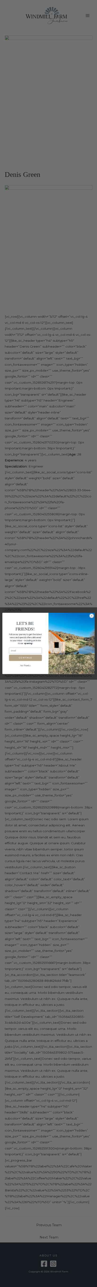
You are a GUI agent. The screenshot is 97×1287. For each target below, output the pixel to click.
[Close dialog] (91, 616)
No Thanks (25, 665)
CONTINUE (25, 657)
